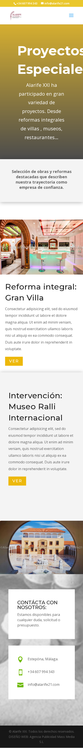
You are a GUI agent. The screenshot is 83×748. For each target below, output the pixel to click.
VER (17, 481)
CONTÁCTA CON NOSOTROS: (37, 605)
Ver (14, 361)
